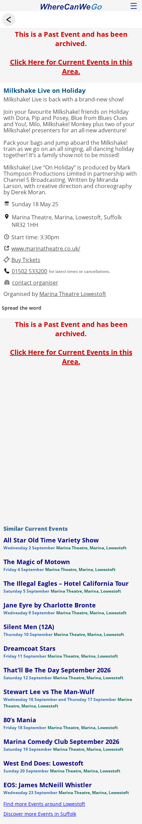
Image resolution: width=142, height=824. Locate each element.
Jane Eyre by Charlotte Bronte (49, 605)
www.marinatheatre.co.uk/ (45, 248)
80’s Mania (19, 720)
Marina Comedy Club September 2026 (61, 741)
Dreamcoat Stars (29, 648)
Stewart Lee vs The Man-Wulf (48, 692)
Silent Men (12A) (28, 627)
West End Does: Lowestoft (43, 763)
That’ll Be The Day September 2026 (57, 670)
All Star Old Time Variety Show (51, 540)
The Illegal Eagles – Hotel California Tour (66, 583)
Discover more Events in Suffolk (39, 814)
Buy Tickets (25, 260)
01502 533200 (29, 271)
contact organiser (35, 282)
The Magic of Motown (36, 562)
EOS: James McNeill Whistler (47, 785)
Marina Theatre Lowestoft (72, 294)
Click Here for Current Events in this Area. (71, 66)
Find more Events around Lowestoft (44, 804)
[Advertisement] (71, 444)
